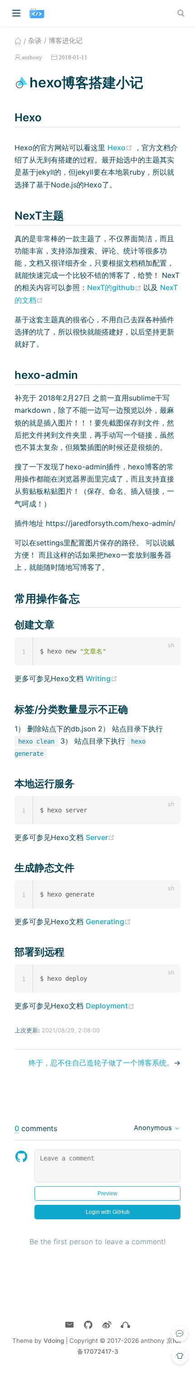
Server (100, 837)
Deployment (110, 1005)
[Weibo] (107, 1325)
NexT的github (115, 287)
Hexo (120, 147)
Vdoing (54, 1340)
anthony (32, 57)
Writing (101, 678)
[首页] (18, 40)
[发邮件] (69, 1325)
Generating (108, 921)
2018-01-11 (73, 57)
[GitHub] (88, 1325)
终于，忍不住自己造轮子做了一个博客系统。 (101, 1062)
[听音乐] (125, 1325)
